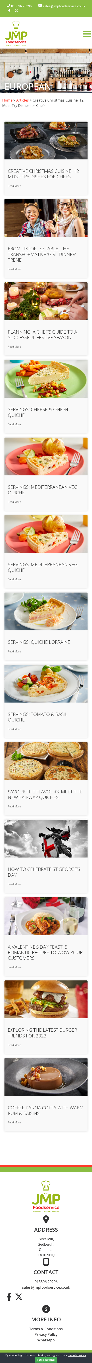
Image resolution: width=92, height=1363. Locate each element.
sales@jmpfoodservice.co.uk (46, 1287)
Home (7, 100)
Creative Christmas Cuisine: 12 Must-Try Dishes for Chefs (43, 174)
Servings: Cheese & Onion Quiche (38, 412)
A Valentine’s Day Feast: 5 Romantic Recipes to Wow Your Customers (45, 952)
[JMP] (16, 45)
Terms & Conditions (46, 1328)
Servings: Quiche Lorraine (39, 642)
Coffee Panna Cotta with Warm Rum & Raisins (46, 1110)
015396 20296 (46, 1281)
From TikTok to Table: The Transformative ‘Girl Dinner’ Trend (42, 254)
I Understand (46, 1360)
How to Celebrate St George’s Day (44, 872)
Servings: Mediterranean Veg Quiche (42, 490)
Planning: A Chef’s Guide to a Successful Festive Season (42, 334)
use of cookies (77, 1355)
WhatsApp (46, 1340)
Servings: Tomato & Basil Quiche (37, 717)
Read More (14, 186)
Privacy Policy (46, 1334)
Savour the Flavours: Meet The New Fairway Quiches (45, 794)
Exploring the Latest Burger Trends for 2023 (42, 1033)
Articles (22, 100)
